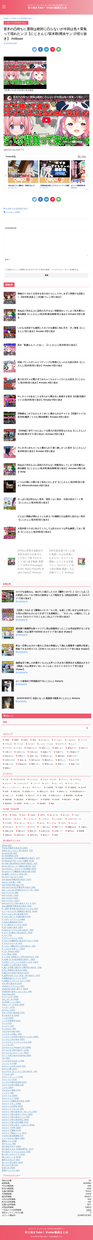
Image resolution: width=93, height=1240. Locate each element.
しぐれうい (45, 819)
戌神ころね (34, 756)
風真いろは (75, 764)
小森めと (84, 827)
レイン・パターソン (12, 787)
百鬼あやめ (22, 764)
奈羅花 (20, 795)
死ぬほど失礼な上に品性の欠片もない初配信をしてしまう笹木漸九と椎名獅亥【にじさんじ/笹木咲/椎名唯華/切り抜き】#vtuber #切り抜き (51, 314)
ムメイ (73, 744)
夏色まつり (72, 748)
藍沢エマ (46, 835)
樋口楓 (79, 795)
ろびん (63, 823)
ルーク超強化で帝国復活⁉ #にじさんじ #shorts (39, 681)
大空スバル (20, 752)
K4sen (14, 815)
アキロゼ (8, 744)
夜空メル (84, 748)
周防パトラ (58, 827)
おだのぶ (8, 819)
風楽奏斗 (42, 803)
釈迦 (56, 835)
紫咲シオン (35, 764)
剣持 (6, 791)
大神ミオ (8, 752)
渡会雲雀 (19, 799)
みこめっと (20, 823)
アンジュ (64, 779)
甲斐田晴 (46, 799)
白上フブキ (75, 760)
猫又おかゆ (35, 760)
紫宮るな (71, 831)
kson (23, 815)
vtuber (32, 815)
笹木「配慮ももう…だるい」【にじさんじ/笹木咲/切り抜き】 (48, 345)
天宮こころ (9, 795)
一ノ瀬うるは (44, 827)
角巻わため (49, 764)
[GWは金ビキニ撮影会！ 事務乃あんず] (23, 172)
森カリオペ (73, 756)
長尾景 (19, 803)
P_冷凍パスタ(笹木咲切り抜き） (17, 208)
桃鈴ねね (61, 756)
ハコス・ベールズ (46, 744)
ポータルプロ (12, 188)
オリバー (8, 783)
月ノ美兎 (42, 795)
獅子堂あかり (33, 799)
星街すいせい (48, 756)
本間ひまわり (56, 795)
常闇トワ (21, 756)
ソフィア (36, 783)
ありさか (66, 815)
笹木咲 (17, 212)
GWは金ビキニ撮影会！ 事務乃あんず (21, 185)
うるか (76, 815)
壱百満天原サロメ (79, 791)
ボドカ (32, 827)
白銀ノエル (9, 764)
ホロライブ (62, 744)
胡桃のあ (8, 835)
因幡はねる (72, 827)
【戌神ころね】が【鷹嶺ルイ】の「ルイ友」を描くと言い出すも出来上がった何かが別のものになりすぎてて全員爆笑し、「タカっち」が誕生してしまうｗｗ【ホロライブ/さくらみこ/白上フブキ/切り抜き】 (53, 613)
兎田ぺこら (46, 748)
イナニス (19, 744)
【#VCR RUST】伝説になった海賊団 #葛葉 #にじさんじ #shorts (48, 698)
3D (6, 815)
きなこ (19, 819)
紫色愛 (81, 831)
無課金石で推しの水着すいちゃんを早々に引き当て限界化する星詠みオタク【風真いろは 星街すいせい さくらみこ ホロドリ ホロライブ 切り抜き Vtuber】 (53, 666)
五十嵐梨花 (72, 787)
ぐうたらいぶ (31, 819)
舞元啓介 (67, 799)
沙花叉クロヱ (10, 760)
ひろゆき (8, 823)
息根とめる (9, 831)
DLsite (82, 156)
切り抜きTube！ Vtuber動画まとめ (47, 7)
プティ (47, 783)
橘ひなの (21, 831)
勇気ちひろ (43, 791)
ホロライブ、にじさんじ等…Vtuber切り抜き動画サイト (46, 1229)
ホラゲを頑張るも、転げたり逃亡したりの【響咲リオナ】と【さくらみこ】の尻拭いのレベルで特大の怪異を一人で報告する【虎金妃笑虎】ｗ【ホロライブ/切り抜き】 (53, 595)
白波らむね (45, 831)
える (6, 779)
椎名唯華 (69, 795)
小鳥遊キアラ (74, 752)
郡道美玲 (8, 803)
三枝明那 (49, 787)
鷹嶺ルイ (8, 768)
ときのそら (71, 740)
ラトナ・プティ (73, 783)
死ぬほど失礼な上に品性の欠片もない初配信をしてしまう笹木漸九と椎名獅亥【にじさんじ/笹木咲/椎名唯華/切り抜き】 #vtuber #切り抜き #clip (51, 468)
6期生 (16, 740)
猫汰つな (33, 831)
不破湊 (60, 787)
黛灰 (52, 803)
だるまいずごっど (74, 819)
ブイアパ (21, 827)
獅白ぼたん (49, 760)
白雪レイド (58, 831)
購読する (9, 716)
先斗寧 (83, 787)
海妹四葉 (8, 799)
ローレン (38, 787)
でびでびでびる (19, 779)
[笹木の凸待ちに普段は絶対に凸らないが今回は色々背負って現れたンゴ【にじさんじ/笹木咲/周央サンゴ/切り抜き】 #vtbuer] (46, 49)
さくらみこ (58, 740)
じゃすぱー (58, 819)
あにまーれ (54, 815)
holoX (25, 740)
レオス (27, 787)
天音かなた (34, 752)
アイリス (83, 740)
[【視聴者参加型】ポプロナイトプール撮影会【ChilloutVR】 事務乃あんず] (54, 172)
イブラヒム (77, 779)
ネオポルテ (9, 827)
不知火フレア (32, 748)
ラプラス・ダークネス (13, 748)
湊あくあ (23, 760)
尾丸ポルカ (9, 756)
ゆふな (42, 823)
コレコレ (74, 823)
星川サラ (31, 795)
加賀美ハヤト (30, 791)
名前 (7, 259)
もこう (32, 823)
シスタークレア (22, 783)
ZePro (42, 815)
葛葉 (77, 799)
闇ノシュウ (30, 803)
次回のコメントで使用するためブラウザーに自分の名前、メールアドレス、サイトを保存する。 (43, 269)
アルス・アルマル (49, 779)
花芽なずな (34, 835)
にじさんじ (10, 212)
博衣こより (59, 748)
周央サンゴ (63, 791)
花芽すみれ (20, 835)
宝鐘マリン (60, 752)
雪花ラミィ (62, 764)
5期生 (7, 740)
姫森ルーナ (47, 752)
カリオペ (31, 744)
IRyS (34, 740)
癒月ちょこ (62, 760)
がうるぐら (45, 740)
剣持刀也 (16, 791)
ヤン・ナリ (58, 783)
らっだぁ (52, 823)
